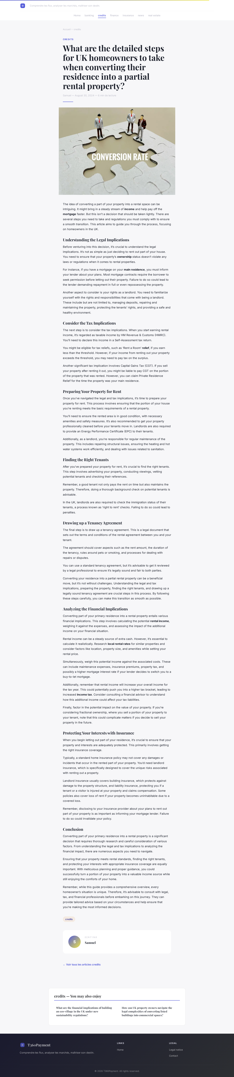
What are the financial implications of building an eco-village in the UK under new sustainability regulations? (84, 1011)
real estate (154, 15)
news (141, 15)
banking (89, 15)
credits (102, 15)
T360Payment (39, 1044)
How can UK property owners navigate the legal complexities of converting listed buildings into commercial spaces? (147, 1011)
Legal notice (176, 1049)
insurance (128, 15)
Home (77, 15)
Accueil (67, 29)
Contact (173, 1055)
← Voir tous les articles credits (82, 964)
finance (114, 15)
